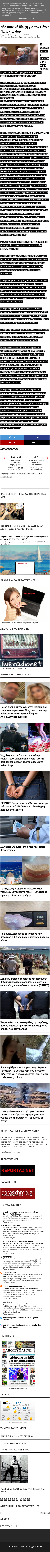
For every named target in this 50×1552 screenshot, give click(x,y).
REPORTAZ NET (9, 1257)
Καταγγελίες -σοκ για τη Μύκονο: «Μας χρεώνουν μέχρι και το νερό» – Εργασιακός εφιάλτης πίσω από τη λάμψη (23, 892)
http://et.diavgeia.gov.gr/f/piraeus (15, 1443)
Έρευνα (21, 37)
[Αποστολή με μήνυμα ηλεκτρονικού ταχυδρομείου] (1, 477)
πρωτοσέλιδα (14, 1388)
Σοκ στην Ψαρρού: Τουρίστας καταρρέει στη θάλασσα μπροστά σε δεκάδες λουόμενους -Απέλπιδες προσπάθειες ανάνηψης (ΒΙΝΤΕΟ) (24, 982)
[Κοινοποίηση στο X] (6, 477)
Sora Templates (21, 1547)
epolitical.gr (8, 1302)
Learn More (22, 18)
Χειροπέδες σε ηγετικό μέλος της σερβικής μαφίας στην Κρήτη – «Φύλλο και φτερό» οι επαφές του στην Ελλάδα (24, 1025)
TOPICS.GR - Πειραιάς (11, 1226)
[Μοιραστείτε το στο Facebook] (8, 477)
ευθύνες (27, 37)
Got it (31, 18)
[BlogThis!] (4, 477)
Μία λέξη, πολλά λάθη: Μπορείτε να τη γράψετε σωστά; (21, 1216)
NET (5, 35)
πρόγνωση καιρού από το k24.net (18, 1422)
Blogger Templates (35, 1547)
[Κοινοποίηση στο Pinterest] (10, 477)
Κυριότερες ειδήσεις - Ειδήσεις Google (18, 1241)
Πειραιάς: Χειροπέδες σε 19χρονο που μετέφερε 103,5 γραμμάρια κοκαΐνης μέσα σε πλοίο (24, 937)
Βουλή (35, 35)
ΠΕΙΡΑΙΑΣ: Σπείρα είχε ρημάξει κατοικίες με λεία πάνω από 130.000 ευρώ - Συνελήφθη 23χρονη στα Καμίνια (24, 806)
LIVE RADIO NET (9, 1273)
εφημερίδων (23, 1388)
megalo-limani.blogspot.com (15, 1286)
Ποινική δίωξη (35, 37)
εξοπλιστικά (14, 37)
